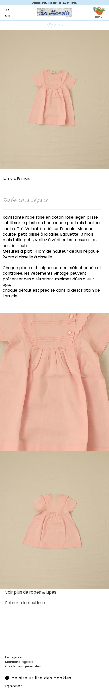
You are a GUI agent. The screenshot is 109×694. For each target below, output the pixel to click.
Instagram (13, 657)
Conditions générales (23, 666)
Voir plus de (30, 592)
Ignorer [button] (14, 686)
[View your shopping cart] (99, 11)
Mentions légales (19, 661)
